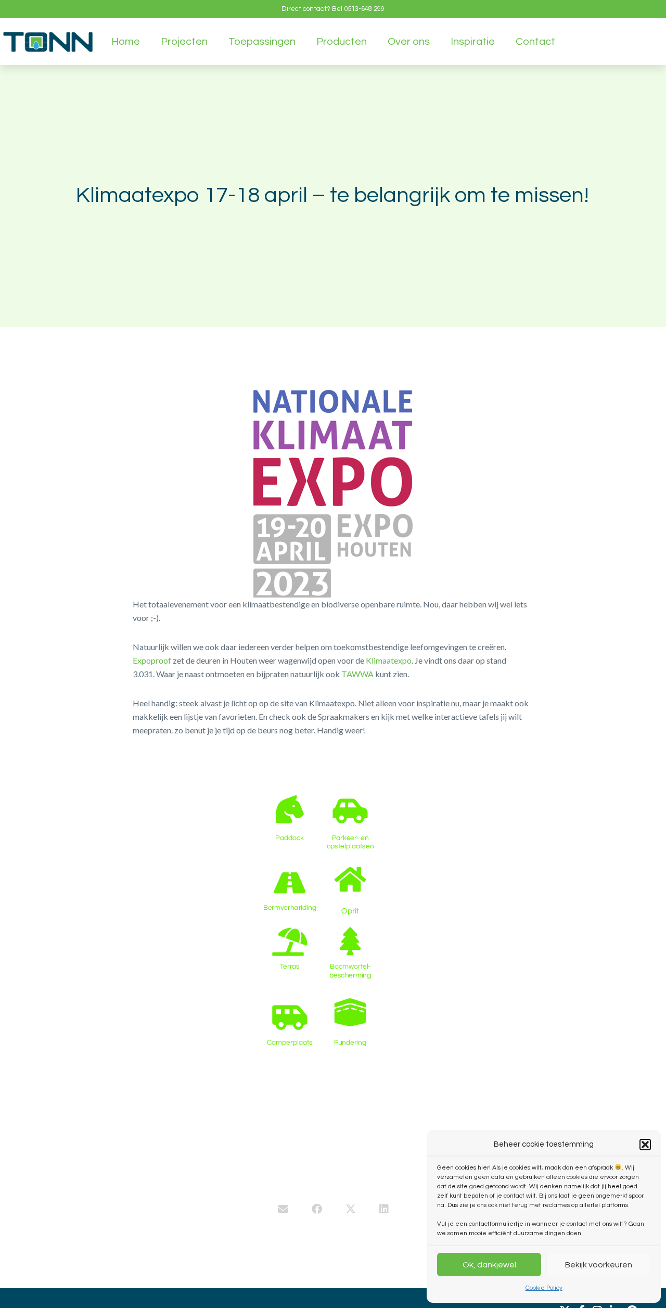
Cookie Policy (544, 1288)
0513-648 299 (364, 8)
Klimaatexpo (389, 660)
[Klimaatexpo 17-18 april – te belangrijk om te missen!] (283, 1210)
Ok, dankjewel (489, 1265)
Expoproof (152, 660)
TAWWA (357, 674)
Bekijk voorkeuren (598, 1265)
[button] (645, 1144)
